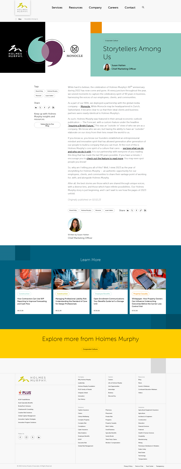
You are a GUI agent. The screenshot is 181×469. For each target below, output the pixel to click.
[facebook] (20, 437)
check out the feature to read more (105, 158)
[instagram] (26, 437)
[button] (111, 40)
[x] (33, 437)
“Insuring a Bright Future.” (81, 125)
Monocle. (85, 106)
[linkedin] (39, 437)
